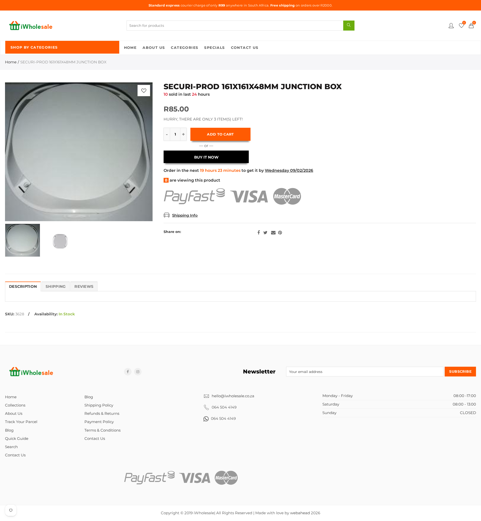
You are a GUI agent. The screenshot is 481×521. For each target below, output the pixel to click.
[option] (79, 151)
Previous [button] (18, 152)
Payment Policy (99, 422)
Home (130, 47)
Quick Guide (16, 438)
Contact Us (245, 47)
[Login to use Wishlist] (144, 90)
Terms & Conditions (102, 430)
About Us (154, 47)
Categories (184, 47)
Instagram (138, 371)
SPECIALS (214, 47)
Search (11, 447)
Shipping (56, 286)
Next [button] (139, 152)
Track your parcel (21, 422)
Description (23, 286)
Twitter (265, 232)
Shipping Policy (98, 405)
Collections (15, 405)
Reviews (83, 286)
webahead (300, 513)
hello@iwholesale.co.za (233, 396)
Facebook (258, 232)
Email (273, 232)
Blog (9, 430)
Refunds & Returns (101, 413)
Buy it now (206, 157)
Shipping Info (185, 215)
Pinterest (280, 232)
